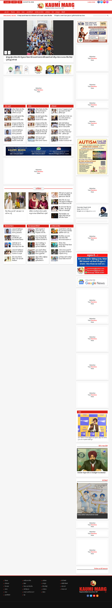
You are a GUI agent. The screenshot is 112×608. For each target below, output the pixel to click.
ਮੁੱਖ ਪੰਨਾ (7, 12)
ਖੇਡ (24, 595)
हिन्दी (20, 2)
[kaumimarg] (92, 282)
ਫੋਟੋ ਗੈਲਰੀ (63, 580)
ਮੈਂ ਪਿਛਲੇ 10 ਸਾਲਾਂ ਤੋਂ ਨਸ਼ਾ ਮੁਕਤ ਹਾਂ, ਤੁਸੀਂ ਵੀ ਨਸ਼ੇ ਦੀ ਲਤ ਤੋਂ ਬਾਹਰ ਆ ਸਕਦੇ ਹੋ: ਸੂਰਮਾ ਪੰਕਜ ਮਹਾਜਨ (61, 15)
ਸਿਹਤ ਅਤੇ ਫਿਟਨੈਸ (28, 586)
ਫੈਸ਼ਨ (25, 583)
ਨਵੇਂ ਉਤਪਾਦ (26, 589)
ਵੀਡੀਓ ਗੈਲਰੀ (64, 583)
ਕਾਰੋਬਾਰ (44, 589)
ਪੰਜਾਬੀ (14, 2)
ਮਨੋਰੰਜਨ (47, 12)
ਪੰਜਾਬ (18, 12)
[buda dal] (38, 69)
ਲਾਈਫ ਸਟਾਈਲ (39, 12)
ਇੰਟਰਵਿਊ (45, 586)
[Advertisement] (38, 90)
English (7, 2)
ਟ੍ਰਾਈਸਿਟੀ (30, 12)
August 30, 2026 (28, 2)
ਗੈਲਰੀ (63, 12)
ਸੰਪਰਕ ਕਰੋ (64, 589)
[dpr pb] (92, 31)
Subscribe (91, 2)
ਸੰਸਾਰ (44, 592)
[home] (92, 264)
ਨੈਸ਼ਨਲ (13, 12)
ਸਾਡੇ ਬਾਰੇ (63, 586)
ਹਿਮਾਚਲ (7, 586)
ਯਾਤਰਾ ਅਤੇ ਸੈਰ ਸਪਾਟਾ (29, 592)
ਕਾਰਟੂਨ (58, 12)
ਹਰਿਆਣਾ (7, 583)
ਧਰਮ (23, 12)
